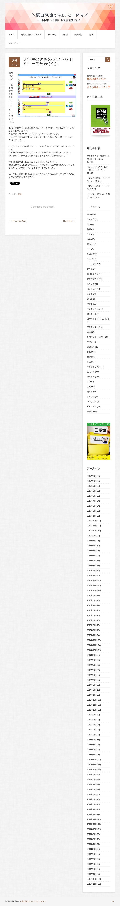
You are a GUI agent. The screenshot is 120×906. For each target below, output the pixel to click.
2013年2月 (91, 750)
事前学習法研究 (93, 367)
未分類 (90, 411)
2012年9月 (91, 774)
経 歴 (65, 34)
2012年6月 (91, 789)
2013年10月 (92, 710)
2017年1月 (91, 516)
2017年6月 (91, 491)
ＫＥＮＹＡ (91, 406)
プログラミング (93, 327)
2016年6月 (91, 551)
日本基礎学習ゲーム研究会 (98, 319)
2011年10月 (92, 829)
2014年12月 (92, 640)
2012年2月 (91, 809)
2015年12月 (92, 580)
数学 (89, 357)
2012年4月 (91, 799)
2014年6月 (91, 670)
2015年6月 (91, 610)
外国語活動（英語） (95, 337)
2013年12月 (92, 700)
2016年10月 (92, 531)
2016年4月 (91, 561)
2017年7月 (91, 486)
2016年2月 (91, 570)
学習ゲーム (91, 342)
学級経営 (91, 219)
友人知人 (91, 372)
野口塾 (90, 269)
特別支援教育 (92, 274)
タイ (89, 249)
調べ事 (90, 299)
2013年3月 (91, 745)
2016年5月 (91, 556)
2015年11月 (92, 585)
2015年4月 (91, 620)
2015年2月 (91, 630)
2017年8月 (91, 481)
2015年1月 (91, 635)
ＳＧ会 (90, 294)
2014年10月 (92, 650)
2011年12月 (92, 819)
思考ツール (91, 314)
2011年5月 (91, 854)
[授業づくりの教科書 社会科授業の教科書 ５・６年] (101, 121)
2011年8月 (91, 839)
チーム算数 (91, 264)
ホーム (11, 34)
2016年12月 (92, 521)
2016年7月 (91, 546)
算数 (20, 194)
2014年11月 (92, 645)
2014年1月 (91, 695)
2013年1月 (91, 755)
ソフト (90, 304)
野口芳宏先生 (92, 279)
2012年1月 (91, 814)
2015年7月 (91, 605)
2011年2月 (91, 869)
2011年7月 (91, 844)
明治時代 (91, 244)
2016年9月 (91, 536)
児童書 (90, 392)
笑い (89, 224)
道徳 (89, 214)
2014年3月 (91, 685)
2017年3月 (91, 506)
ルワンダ (91, 284)
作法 (89, 362)
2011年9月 (91, 834)
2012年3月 (91, 804)
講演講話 (78, 34)
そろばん (91, 259)
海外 (89, 239)
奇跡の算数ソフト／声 (31, 34)
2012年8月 (91, 779)
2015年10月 (92, 590)
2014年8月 (91, 660)
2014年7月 (91, 665)
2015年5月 (91, 615)
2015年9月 (91, 595)
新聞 (89, 229)
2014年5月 (91, 675)
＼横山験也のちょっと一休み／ (33, 901)
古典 (89, 387)
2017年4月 (91, 501)
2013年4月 (91, 740)
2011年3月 (91, 864)
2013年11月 (92, 705)
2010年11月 (92, 884)
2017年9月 (91, 476)
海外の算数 (91, 289)
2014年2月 (91, 690)
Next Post (69, 221)
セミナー (91, 377)
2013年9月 (91, 715)
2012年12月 (92, 760)
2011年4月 (91, 859)
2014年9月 (91, 655)
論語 (89, 332)
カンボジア (91, 401)
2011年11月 (92, 824)
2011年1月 (91, 874)
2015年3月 (91, 625)
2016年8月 (91, 541)
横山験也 (52, 34)
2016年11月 (92, 526)
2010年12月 (92, 879)
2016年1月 (91, 575)
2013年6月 (91, 730)
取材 (89, 234)
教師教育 (91, 254)
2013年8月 (91, 720)
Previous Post (17, 221)
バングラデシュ (93, 309)
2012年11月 (92, 764)
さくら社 (91, 396)
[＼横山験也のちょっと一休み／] (60, 29)
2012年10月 (92, 769)
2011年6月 (91, 849)
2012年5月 (91, 794)
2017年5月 (91, 496)
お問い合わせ (14, 43)
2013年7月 (91, 725)
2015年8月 (91, 600)
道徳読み (91, 347)
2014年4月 (91, 680)
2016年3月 (91, 565)
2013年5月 (91, 735)
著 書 (91, 34)
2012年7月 (91, 784)
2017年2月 (91, 511)
